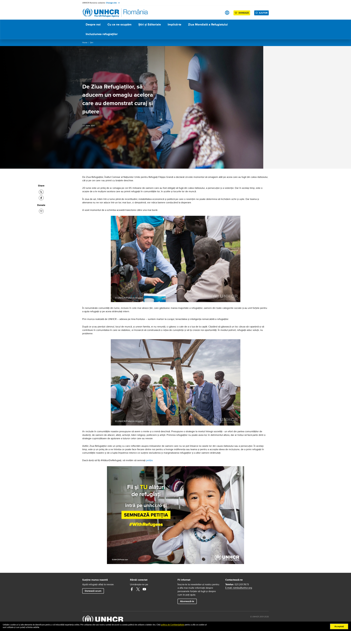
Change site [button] (111, 2)
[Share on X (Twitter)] (41, 192)
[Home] (101, 12)
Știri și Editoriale (149, 24)
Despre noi (93, 24)
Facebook (132, 589)
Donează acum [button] (93, 591)
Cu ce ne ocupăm (119, 24)
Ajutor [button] (263, 12)
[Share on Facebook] (41, 197)
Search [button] (218, 12)
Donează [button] (244, 12)
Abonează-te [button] (187, 601)
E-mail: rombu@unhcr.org (238, 587)
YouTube (144, 589)
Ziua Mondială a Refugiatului (208, 24)
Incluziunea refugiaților (102, 34)
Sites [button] (227, 12)
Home (84, 42)
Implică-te (174, 24)
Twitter (138, 589)
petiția (149, 460)
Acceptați (339, 626)
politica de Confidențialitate (172, 625)
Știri (91, 42)
